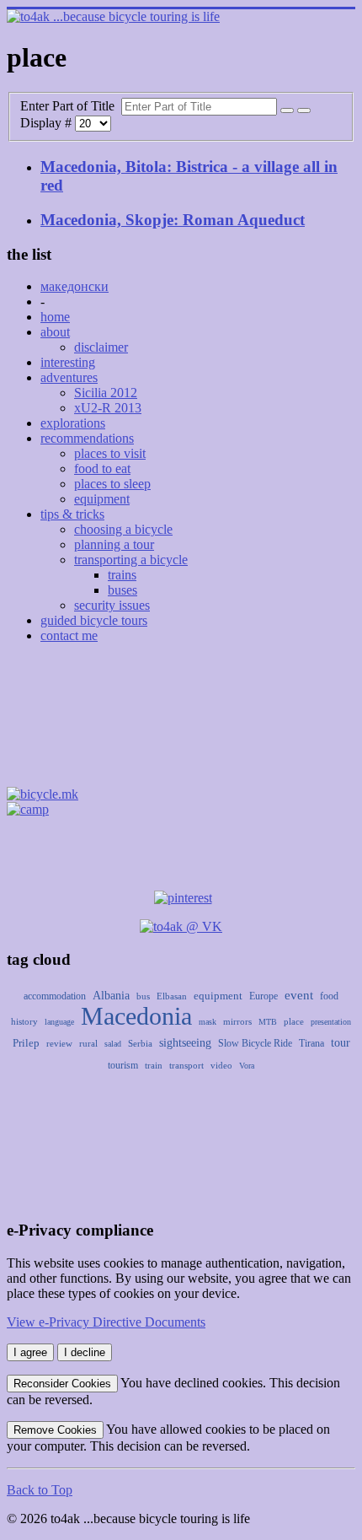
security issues (112, 605)
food (329, 996)
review (59, 1043)
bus (143, 996)
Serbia (140, 1043)
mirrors (237, 1021)
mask (207, 1021)
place (294, 1021)
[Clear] (304, 110)
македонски (74, 286)
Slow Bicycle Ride (255, 1043)
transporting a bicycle (131, 559)
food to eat (102, 468)
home (55, 317)
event (299, 995)
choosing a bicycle (123, 529)
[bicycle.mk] (42, 794)
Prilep (26, 1043)
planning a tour (114, 544)
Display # (47, 123)
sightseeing (185, 1043)
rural (88, 1043)
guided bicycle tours (93, 620)
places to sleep (112, 484)
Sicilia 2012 (105, 392)
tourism (123, 1065)
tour (340, 1043)
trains (122, 575)
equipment (102, 499)
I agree (30, 1352)
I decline (84, 1352)
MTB (267, 1021)
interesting (67, 362)
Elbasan (172, 996)
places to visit (110, 453)
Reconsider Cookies (62, 1383)
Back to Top (39, 1490)
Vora (246, 1065)
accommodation (55, 996)
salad (112, 1043)
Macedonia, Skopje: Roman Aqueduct (172, 220)
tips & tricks (72, 514)
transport (186, 1065)
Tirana (311, 1043)
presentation (331, 1021)
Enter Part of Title (70, 106)
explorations (72, 423)
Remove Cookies (55, 1430)
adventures (69, 377)
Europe (263, 996)
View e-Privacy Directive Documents (106, 1322)
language (59, 1021)
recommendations (87, 438)
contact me (69, 635)
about (55, 332)
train (153, 1065)
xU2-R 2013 (107, 408)
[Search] (287, 110)
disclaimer (101, 347)
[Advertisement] (181, 720)
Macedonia (136, 1016)
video (221, 1065)
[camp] (28, 809)
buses (122, 590)
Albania (111, 995)
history (24, 1021)
